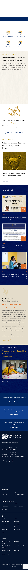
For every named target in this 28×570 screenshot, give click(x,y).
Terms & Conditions (18, 506)
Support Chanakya (14, 401)
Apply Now (4, 494)
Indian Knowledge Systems (6, 542)
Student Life (5, 381)
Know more (6, 340)
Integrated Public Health (19, 545)
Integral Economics (6, 550)
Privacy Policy (5, 509)
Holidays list (4, 526)
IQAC (3, 532)
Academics (4, 524)
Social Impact (17, 550)
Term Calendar (17, 524)
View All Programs (19, 132)
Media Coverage (17, 526)
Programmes (16, 521)
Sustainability (17, 541)
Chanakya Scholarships (19, 494)
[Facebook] (3, 461)
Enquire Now (17, 492)
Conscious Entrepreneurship (5, 553)
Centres (15, 518)
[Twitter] (6, 461)
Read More (5, 91)
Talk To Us (9, 132)
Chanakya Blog (5, 529)
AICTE (15, 504)
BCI (3, 504)
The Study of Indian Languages (6, 546)
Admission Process (6, 492)
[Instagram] (9, 461)
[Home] (11, 436)
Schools (3, 518)
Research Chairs (5, 521)
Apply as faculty (14, 427)
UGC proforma (5, 506)
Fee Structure (17, 529)
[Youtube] (12, 461)
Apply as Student (14, 414)
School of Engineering (21, 77)
